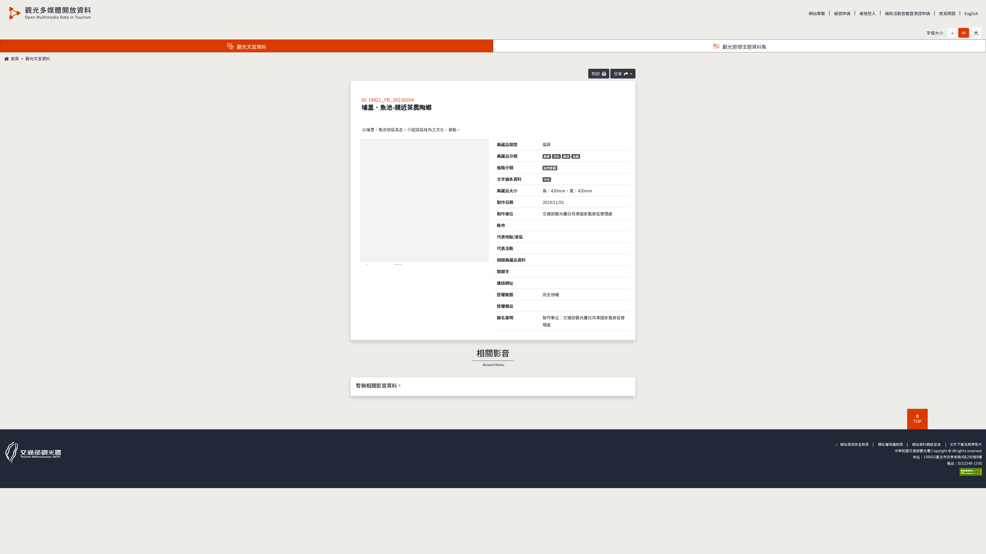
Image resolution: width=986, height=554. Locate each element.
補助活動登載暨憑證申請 (907, 13)
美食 (547, 156)
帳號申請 (842, 13)
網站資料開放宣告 (926, 444)
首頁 (14, 58)
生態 (576, 156)
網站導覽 (817, 13)
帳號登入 (867, 13)
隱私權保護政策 (890, 444)
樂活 (566, 156)
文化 (556, 156)
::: (837, 444)
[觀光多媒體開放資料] (50, 13)
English (971, 13)
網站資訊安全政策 (854, 444)
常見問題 (947, 13)
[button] (952, 33)
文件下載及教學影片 (966, 444)
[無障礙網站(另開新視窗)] (971, 471)
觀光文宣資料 (37, 58)
